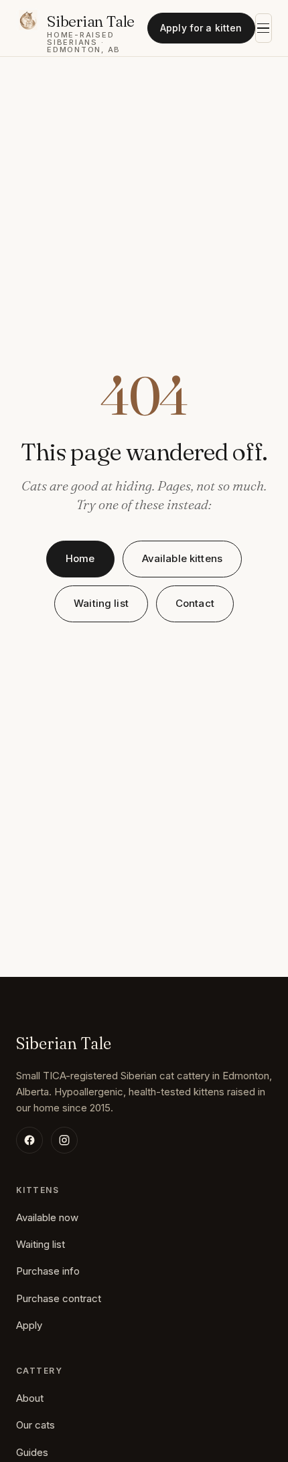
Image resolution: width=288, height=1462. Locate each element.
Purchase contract (58, 1298)
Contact (194, 603)
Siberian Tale (63, 1043)
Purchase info (48, 1271)
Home (80, 558)
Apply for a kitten (201, 27)
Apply (29, 1325)
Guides (32, 1452)
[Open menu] (263, 28)
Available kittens (182, 558)
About (30, 1398)
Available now (47, 1217)
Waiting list (101, 603)
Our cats (35, 1425)
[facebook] (29, 1140)
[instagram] (64, 1140)
